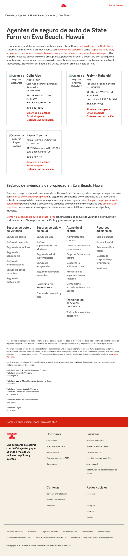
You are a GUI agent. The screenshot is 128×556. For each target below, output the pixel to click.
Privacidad (32, 532)
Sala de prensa (104, 237)
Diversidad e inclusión (55, 500)
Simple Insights (105, 242)
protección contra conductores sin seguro (84, 53)
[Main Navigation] (8, 5)
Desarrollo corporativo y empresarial (104, 259)
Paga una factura (93, 452)
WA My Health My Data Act (18, 537)
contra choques (24, 53)
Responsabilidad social (105, 249)
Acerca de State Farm (55, 446)
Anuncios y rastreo (14, 532)
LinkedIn (90, 511)
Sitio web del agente (38, 113)
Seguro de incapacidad (43, 265)
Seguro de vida (45, 237)
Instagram (90, 506)
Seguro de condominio (13, 254)
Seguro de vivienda (17, 242)
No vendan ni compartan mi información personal (91, 537)
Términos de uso (70, 532)
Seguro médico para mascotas (48, 273)
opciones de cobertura (70, 49)
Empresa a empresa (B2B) (57, 458)
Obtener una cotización (40, 120)
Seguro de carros (16, 237)
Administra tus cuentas (75, 239)
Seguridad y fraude (50, 532)
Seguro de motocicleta (13, 280)
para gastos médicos (46, 53)
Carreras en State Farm (56, 494)
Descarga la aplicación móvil (75, 265)
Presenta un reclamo (95, 441)
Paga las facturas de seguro (78, 256)
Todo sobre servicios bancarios (78, 314)
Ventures (101, 268)
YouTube (90, 517)
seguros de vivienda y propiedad (29, 196)
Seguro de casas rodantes (15, 271)
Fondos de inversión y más (48, 295)
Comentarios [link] (51, 464)
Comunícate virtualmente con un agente (78, 287)
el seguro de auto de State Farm (94, 46)
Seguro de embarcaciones (15, 263)
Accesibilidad (87, 532)
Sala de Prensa (52, 452)
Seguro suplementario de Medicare (46, 245)
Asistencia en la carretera (97, 446)
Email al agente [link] (35, 116)
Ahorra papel (92, 464)
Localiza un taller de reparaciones (78, 247)
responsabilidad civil (102, 49)
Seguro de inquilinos (18, 247)
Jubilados (50, 506)
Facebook (90, 494)
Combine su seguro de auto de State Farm (30, 217)
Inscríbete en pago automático (99, 458)
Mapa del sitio (104, 532)
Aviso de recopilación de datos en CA (50, 537)
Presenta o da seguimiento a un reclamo (76, 275)
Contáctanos (51, 441)
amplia (10, 53)
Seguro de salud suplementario (45, 256)
